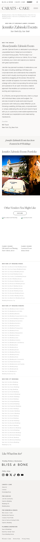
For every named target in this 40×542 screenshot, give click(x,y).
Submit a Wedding (7, 501)
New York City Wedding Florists (10, 330)
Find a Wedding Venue (8, 534)
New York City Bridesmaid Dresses (11, 361)
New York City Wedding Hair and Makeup (13, 342)
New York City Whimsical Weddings (11, 439)
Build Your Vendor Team (8, 531)
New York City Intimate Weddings (11, 403)
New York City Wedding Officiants (11, 352)
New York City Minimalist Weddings (11, 435)
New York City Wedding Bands (10, 369)
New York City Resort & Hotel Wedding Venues (14, 266)
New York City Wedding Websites (11, 313)
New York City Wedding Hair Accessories (13, 359)
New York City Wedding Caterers (11, 335)
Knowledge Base (6, 492)
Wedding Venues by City (8, 300)
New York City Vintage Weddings (10, 401)
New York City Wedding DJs (9, 371)
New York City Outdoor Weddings (11, 411)
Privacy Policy (26, 538)
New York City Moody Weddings (10, 437)
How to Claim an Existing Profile (10, 520)
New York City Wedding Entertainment (12, 320)
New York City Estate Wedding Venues (12, 274)
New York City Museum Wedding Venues (13, 281)
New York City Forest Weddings (10, 418)
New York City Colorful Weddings (11, 430)
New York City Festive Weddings (10, 442)
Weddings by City (6, 444)
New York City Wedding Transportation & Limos (14, 316)
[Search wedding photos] (29, 2)
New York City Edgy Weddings (10, 389)
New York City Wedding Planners (21, 16)
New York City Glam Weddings (10, 384)
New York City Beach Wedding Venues (12, 286)
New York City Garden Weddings (10, 420)
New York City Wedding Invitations (11, 340)
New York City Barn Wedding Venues (12, 278)
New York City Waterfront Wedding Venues (13, 298)
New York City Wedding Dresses (10, 354)
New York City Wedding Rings (10, 366)
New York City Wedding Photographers (12, 328)
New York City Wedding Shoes (10, 357)
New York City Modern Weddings (10, 396)
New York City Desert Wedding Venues (12, 288)
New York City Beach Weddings (10, 425)
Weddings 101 (5, 503)
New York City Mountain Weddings (11, 423)
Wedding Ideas (6, 506)
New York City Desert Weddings (10, 415)
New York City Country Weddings (11, 413)
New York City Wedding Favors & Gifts (12, 311)
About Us (4, 487)
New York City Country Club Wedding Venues (14, 276)
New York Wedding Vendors (20, 14)
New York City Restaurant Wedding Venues (13, 283)
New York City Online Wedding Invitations (13, 318)
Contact (4, 489)
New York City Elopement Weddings (11, 406)
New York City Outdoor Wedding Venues (12, 295)
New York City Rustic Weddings (10, 399)
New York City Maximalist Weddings (11, 432)
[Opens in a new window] (7, 2)
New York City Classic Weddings (10, 387)
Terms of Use (16, 538)
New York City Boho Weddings (10, 382)
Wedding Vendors (6, 14)
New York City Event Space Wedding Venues (14, 269)
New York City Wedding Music (10, 344)
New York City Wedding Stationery (11, 323)
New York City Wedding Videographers (12, 332)
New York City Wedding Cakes (10, 337)
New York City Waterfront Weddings (11, 427)
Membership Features (8, 515)
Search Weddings (6, 529)
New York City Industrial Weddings (11, 394)
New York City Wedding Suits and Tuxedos (13, 364)
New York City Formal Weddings (10, 391)
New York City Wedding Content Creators (13, 308)
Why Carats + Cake (7, 512)
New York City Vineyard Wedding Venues (13, 271)
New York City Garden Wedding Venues (12, 290)
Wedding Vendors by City (9, 373)
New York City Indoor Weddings (10, 408)
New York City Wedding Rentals (10, 349)
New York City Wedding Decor (10, 347)
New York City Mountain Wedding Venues (13, 293)
